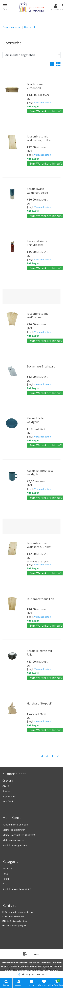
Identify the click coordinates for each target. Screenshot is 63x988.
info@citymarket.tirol (16, 921)
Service (7, 791)
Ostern (6, 884)
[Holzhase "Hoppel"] (12, 708)
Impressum (9, 796)
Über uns (8, 780)
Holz (5, 873)
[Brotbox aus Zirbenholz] (12, 89)
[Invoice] (26, 956)
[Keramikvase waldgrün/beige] (12, 194)
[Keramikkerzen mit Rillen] (12, 656)
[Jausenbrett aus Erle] (12, 604)
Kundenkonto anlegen (15, 824)
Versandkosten (42, 102)
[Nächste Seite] (57, 757)
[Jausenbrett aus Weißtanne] (12, 319)
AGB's (6, 785)
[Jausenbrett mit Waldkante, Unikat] (12, 142)
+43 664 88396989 (14, 916)
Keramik (7, 868)
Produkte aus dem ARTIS (17, 889)
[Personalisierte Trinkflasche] (12, 246)
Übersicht (29, 27)
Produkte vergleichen (15, 845)
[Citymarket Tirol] (31, 7)
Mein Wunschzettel (14, 840)
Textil (6, 878)
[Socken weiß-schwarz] (12, 371)
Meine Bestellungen (14, 829)
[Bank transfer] (37, 956)
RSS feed (8, 801)
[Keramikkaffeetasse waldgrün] (12, 476)
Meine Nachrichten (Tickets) (19, 835)
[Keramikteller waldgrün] (12, 423)
